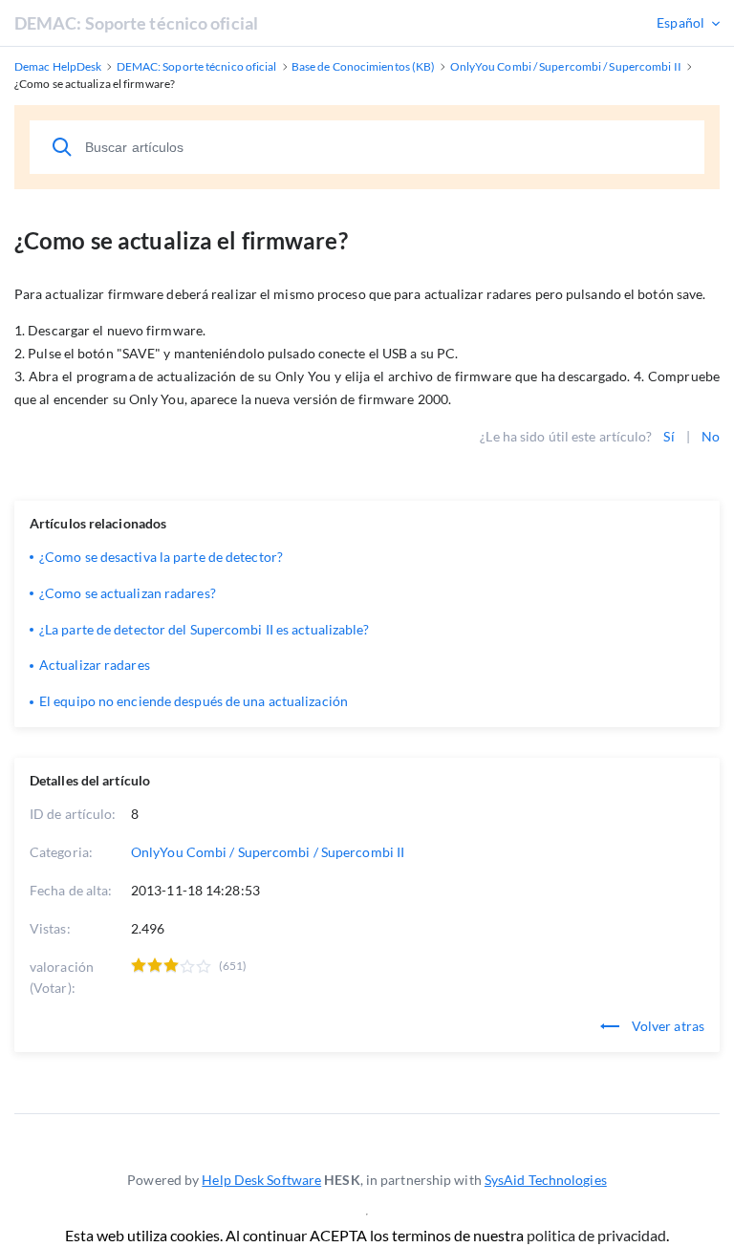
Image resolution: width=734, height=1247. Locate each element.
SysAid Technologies (546, 1180)
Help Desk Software (261, 1180)
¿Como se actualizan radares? (127, 593)
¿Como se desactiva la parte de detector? (161, 556)
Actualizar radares (94, 664)
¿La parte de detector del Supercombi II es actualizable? (204, 629)
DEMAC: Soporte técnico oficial (136, 22)
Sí (668, 436)
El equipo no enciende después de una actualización (193, 701)
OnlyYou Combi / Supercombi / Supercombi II (267, 852)
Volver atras (666, 1026)
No (711, 436)
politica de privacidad (596, 1235)
